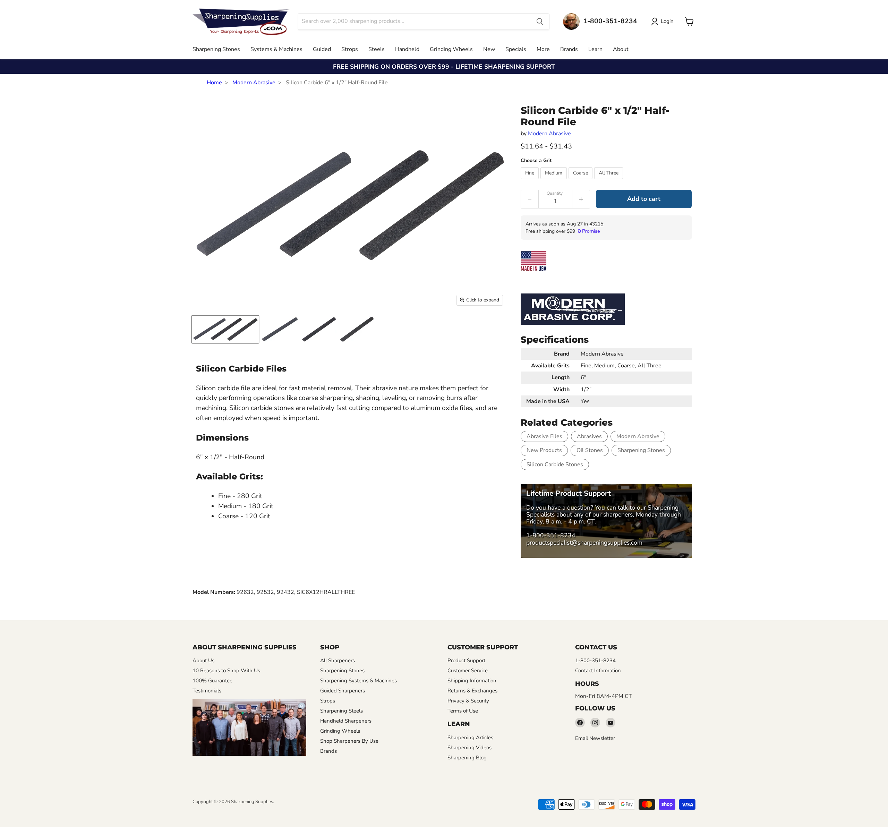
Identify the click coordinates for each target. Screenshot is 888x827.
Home (214, 82)
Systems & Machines (276, 49)
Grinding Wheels (451, 49)
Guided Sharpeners (342, 690)
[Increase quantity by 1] (581, 199)
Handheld (407, 49)
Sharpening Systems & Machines (358, 680)
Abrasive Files (544, 436)
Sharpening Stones (216, 49)
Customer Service (467, 670)
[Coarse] (581, 181)
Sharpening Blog (467, 757)
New (489, 49)
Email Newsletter (595, 738)
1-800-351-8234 (550, 535)
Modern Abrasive (253, 82)
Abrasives (589, 436)
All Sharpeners (337, 660)
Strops (349, 49)
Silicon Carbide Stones (555, 464)
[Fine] (530, 181)
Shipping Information (471, 680)
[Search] (539, 21)
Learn (595, 49)
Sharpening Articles (470, 737)
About (621, 49)
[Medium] (554, 181)
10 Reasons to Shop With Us (226, 670)
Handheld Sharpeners (346, 720)
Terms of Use (462, 710)
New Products (544, 450)
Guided (322, 49)
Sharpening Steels (341, 710)
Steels (376, 49)
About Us (203, 660)
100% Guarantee (212, 680)
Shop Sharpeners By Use (349, 741)
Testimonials (207, 690)
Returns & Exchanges (472, 690)
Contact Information (598, 670)
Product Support (466, 660)
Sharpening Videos (469, 747)
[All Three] (609, 181)
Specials (515, 49)
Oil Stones (590, 450)
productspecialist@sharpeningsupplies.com (584, 542)
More (543, 49)
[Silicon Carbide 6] (225, 329)
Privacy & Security (468, 700)
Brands (569, 49)
